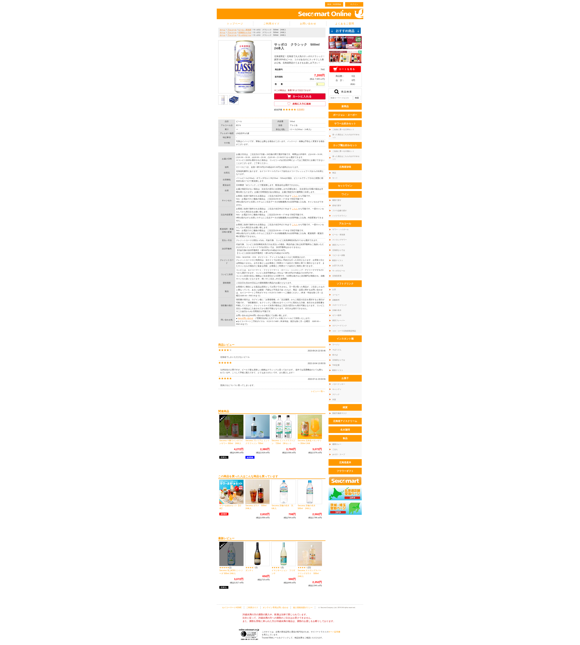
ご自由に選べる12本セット (343, 129)
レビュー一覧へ (318, 391)
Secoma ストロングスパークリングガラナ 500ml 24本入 (309, 573)
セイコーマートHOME (232, 607)
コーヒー (336, 295)
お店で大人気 (337, 265)
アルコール (232, 30)
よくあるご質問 (344, 23)
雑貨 (345, 407)
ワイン (345, 194)
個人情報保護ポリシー (303, 607)
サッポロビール (244, 35)
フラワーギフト (345, 471)
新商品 (345, 106)
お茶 (334, 289)
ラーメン (336, 345)
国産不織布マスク (339, 413)
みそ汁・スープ (338, 454)
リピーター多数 (338, 255)
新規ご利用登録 (334, 4)
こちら (295, 196)
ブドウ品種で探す (339, 211)
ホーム (222, 30)
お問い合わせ (308, 23)
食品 (345, 438)
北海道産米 (345, 462)
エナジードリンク (339, 326)
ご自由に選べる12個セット (343, 151)
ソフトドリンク (345, 283)
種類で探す (336, 200)
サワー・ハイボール (340, 229)
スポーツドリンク (339, 305)
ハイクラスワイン (339, 216)
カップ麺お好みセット (345, 145)
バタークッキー (338, 384)
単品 (334, 173)
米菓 (334, 399)
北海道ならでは (244, 32)
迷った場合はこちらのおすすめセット (345, 136)
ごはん (335, 449)
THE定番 (336, 365)
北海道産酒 (336, 276)
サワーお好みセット (345, 123)
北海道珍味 (345, 167)
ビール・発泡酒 (244, 30)
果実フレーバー (338, 245)
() (289, 109)
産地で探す (336, 205)
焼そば (335, 355)
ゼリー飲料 (336, 315)
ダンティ (249, 570)
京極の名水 (336, 310)
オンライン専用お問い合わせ (275, 607)
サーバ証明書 (334, 632)
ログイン (354, 4)
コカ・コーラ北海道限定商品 (344, 331)
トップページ (235, 23)
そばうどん (336, 350)
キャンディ (336, 389)
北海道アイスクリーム (345, 421)
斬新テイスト (337, 260)
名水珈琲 (345, 429)
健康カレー (336, 444)
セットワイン (345, 185)
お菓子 (345, 378)
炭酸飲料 (336, 300)
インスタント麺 (345, 338)
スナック (336, 394)
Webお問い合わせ (245, 318)
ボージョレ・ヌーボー (345, 115)
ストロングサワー (339, 240)
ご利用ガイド (271, 23)
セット (335, 178)
